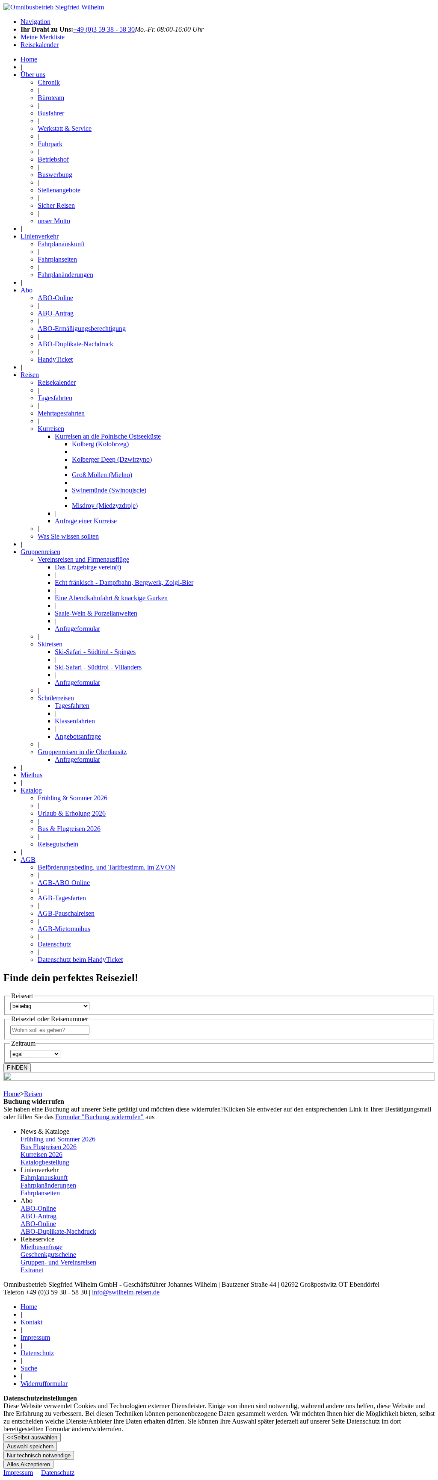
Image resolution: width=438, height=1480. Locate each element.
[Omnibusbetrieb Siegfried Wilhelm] (53, 7)
